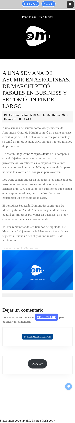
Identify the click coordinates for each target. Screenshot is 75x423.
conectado (46, 317)
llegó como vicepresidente (32, 153)
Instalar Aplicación (37, 336)
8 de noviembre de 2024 (24, 114)
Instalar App (30, 3)
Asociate (48, 3)
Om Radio (53, 114)
